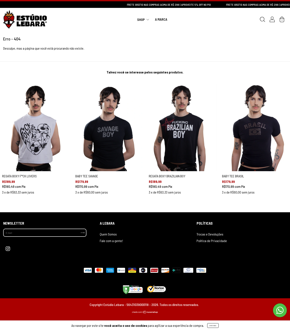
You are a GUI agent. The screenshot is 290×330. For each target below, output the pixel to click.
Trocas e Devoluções (210, 234)
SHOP (141, 19)
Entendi (213, 325)
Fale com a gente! (111, 241)
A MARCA (161, 19)
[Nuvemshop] (145, 312)
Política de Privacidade (212, 241)
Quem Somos (108, 234)
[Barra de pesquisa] (262, 20)
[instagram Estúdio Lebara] (8, 248)
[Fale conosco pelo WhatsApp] (280, 310)
